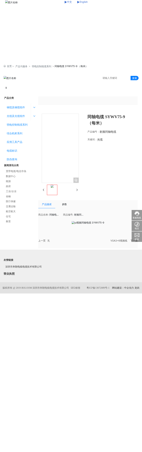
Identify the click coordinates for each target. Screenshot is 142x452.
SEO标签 (75, 287)
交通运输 (11, 206)
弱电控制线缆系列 (41, 66)
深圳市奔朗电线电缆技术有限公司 (23, 266)
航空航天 (11, 211)
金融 (8, 196)
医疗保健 (11, 201)
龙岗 (137, 287)
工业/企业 (11, 191)
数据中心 (11, 176)
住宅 (8, 216)
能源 (8, 181)
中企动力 (129, 287)
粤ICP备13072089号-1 (98, 288)
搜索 (134, 78)
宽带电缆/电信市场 (16, 171)
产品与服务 (21, 66)
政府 (8, 186)
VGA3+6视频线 (118, 240)
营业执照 (9, 273)
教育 (8, 221)
